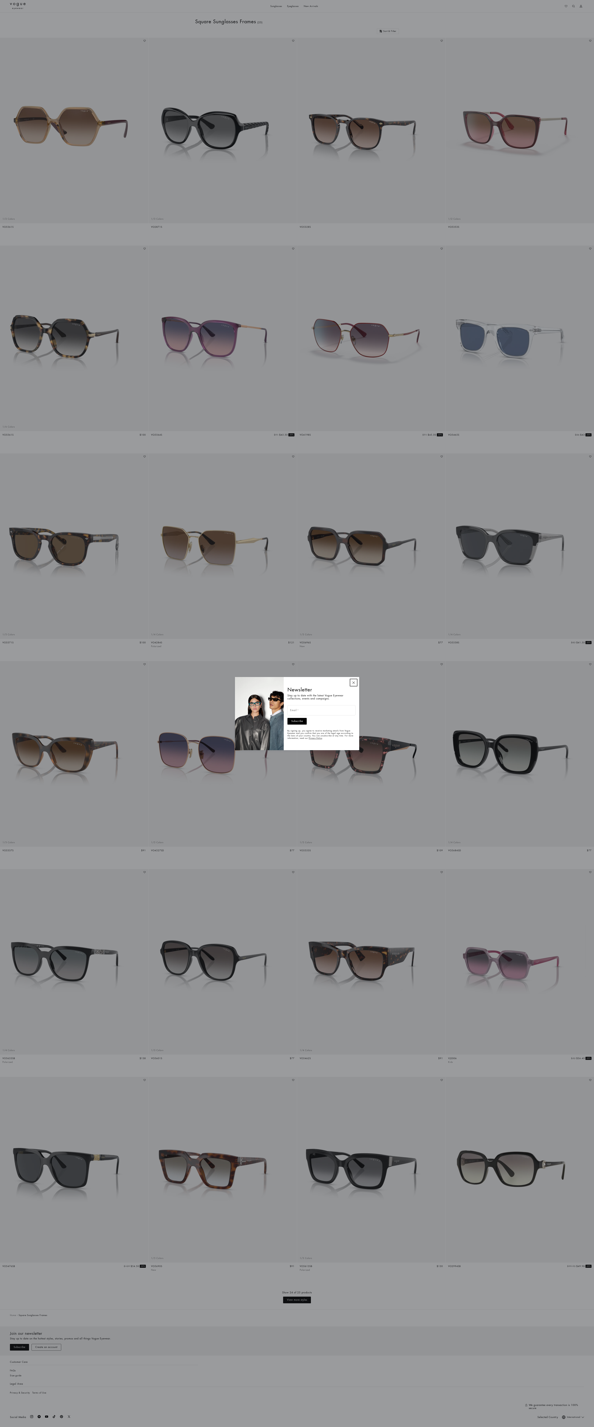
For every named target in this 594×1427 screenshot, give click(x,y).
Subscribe (297, 721)
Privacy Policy (315, 738)
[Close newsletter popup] (353, 682)
